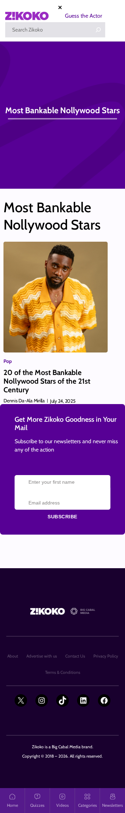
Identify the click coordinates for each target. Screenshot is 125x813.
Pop (7, 361)
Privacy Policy (105, 656)
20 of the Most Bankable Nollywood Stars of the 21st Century (46, 381)
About (12, 656)
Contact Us (75, 656)
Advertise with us (41, 656)
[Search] (98, 29)
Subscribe (62, 516)
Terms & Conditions (62, 672)
